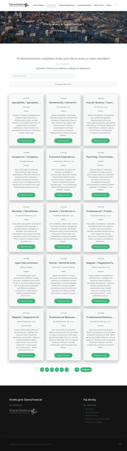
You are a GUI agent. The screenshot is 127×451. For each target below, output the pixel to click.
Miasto (108, 5)
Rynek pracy (98, 5)
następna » (86, 370)
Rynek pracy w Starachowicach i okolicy (97, 419)
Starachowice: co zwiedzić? (93, 422)
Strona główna (38, 5)
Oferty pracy (51, 5)
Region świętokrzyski (67, 5)
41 (77, 370)
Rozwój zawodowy (84, 5)
